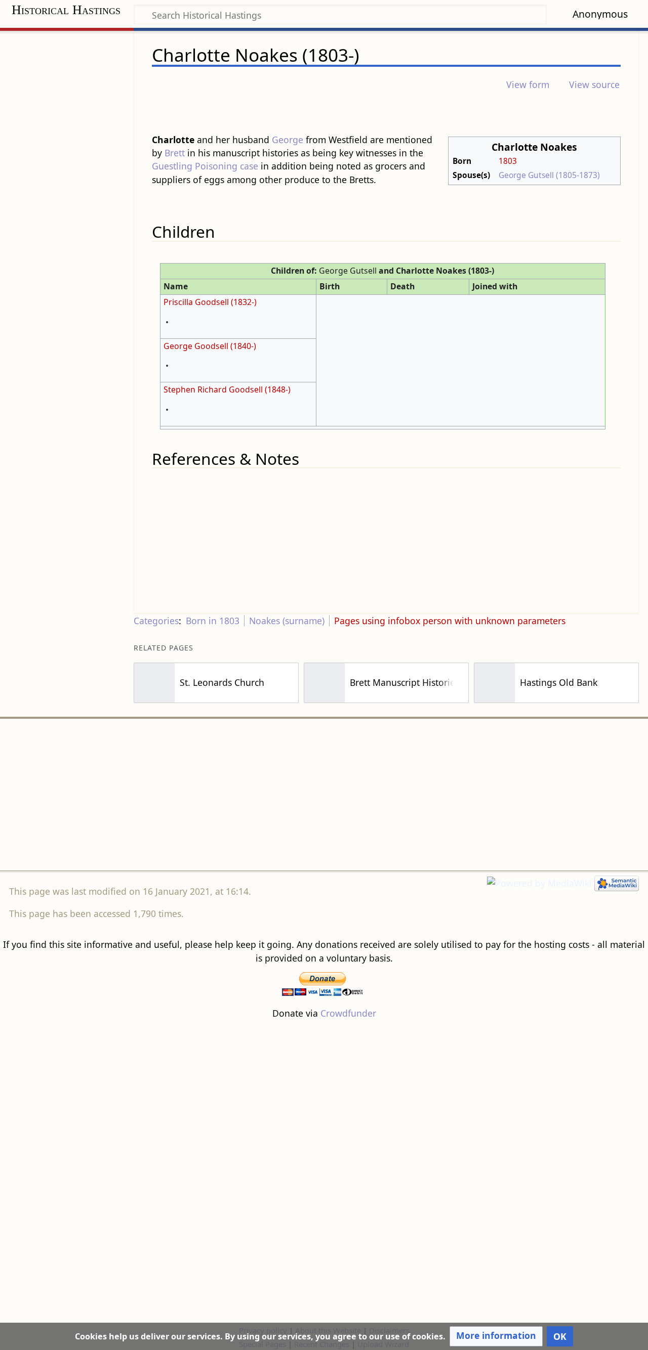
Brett (175, 153)
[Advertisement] (324, 794)
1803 (508, 160)
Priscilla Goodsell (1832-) (210, 302)
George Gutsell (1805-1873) (549, 175)
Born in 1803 (212, 621)
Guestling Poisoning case (205, 166)
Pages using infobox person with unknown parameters (449, 621)
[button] (496, 1336)
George (287, 140)
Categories (156, 621)
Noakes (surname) (287, 621)
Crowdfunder (348, 1013)
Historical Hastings (66, 10)
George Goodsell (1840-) (210, 346)
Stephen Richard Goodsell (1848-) (227, 389)
